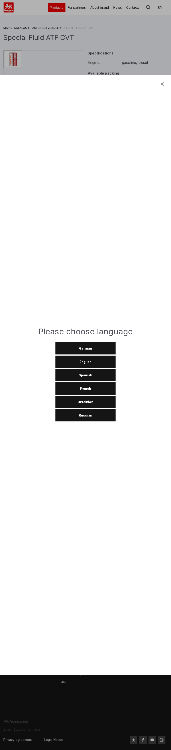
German (85, 348)
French (85, 388)
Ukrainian (85, 402)
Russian (85, 415)
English (85, 362)
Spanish (85, 375)
